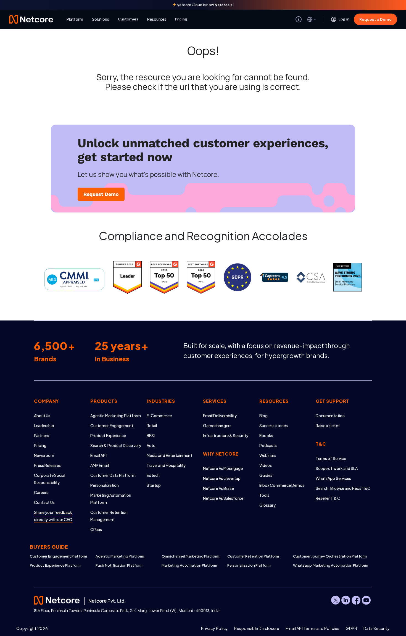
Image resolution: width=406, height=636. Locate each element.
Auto (151, 445)
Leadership (44, 425)
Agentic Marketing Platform (115, 415)
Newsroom (44, 455)
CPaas (96, 529)
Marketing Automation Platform (189, 565)
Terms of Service (331, 458)
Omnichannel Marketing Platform (191, 556)
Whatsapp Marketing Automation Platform (326, 565)
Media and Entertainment (169, 455)
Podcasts (268, 445)
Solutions (100, 19)
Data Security (376, 628)
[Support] (298, 19)
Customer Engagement (111, 425)
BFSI (151, 435)
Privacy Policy (214, 628)
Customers (128, 19)
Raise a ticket (328, 425)
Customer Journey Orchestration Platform (326, 556)
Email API (98, 455)
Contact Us (44, 502)
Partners (41, 435)
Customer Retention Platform (253, 556)
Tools (264, 495)
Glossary (267, 505)
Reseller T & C (328, 498)
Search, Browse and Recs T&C (343, 488)
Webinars (267, 455)
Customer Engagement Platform (58, 556)
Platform (75, 19)
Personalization (104, 485)
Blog (263, 415)
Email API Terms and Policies (312, 628)
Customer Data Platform (113, 475)
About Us (42, 415)
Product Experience (108, 435)
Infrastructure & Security (225, 435)
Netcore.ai (224, 4)
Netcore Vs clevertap (222, 478)
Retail (152, 425)
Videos (265, 465)
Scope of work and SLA (337, 468)
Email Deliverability (220, 415)
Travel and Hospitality (166, 465)
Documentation (330, 415)
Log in (344, 19)
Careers (41, 492)
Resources (156, 19)
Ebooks (266, 435)
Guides (265, 475)
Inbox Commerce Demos (281, 485)
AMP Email (99, 465)
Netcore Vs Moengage (223, 468)
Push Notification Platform (119, 565)
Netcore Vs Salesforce (223, 498)
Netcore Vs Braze (218, 488)
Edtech (153, 475)
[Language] (311, 19)
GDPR (351, 628)
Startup (154, 485)
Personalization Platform (249, 565)
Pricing (181, 19)
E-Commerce (159, 415)
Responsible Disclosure (256, 628)
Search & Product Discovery (115, 445)
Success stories (273, 425)
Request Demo (101, 194)
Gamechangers (217, 425)
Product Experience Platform (55, 565)
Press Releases (47, 465)
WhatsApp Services (333, 478)
